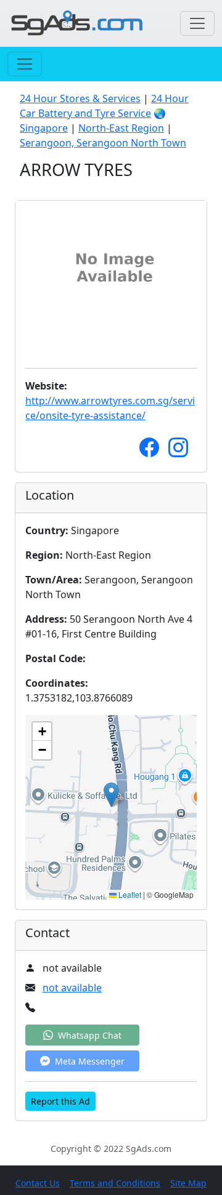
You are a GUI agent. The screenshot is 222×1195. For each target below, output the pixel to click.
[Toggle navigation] (197, 23)
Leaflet (129, 894)
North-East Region (121, 128)
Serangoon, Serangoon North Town (103, 143)
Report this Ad (60, 1101)
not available (72, 987)
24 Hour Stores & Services (80, 98)
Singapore (44, 128)
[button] (111, 794)
